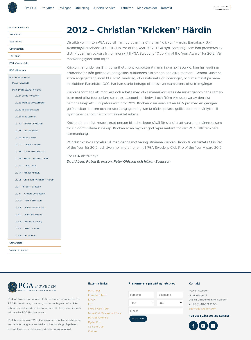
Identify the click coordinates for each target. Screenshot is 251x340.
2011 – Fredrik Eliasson (28, 186)
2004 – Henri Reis (25, 235)
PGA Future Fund (19, 77)
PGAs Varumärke (19, 63)
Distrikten (126, 8)
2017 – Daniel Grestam (28, 144)
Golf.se (92, 331)
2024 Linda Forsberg (27, 95)
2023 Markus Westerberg (29, 102)
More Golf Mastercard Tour (104, 313)
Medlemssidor (147, 8)
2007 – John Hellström (28, 214)
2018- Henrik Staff (25, 137)
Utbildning (82, 8)
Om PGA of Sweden (18, 27)
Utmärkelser (16, 242)
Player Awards (20, 83)
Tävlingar (64, 8)
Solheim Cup (96, 326)
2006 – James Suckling (28, 221)
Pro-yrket (47, 8)
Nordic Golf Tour (98, 308)
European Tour (97, 295)
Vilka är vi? (15, 34)
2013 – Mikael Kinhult (27, 172)
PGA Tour (94, 290)
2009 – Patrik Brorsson (28, 200)
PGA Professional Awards (26, 90)
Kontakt (166, 8)
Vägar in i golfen (18, 250)
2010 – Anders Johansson (30, 193)
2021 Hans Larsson (25, 116)
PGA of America (98, 317)
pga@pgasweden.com (202, 308)
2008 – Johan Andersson (29, 207)
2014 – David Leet (25, 165)
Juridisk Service (104, 8)
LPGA (91, 299)
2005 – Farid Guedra (27, 228)
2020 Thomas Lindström (29, 123)
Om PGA (30, 8)
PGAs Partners (17, 70)
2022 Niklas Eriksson (27, 109)
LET (90, 304)
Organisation (16, 48)
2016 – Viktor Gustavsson (29, 151)
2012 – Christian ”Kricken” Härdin (34, 179)
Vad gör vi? (15, 41)
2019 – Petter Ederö (26, 130)
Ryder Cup (94, 322)
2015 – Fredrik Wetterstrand (31, 158)
